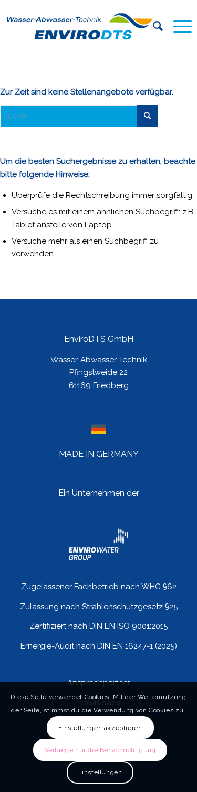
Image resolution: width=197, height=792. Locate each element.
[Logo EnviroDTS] (79, 26)
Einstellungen (100, 772)
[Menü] (177, 26)
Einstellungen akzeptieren (100, 728)
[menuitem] (152, 26)
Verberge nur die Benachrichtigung (100, 750)
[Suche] (152, 26)
